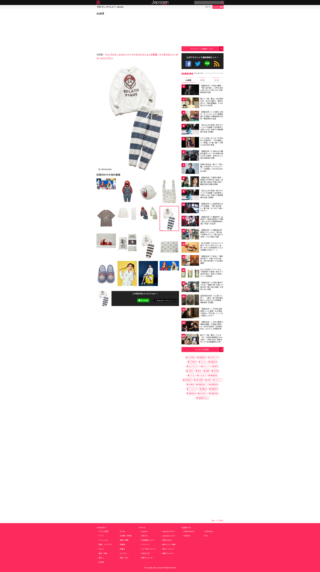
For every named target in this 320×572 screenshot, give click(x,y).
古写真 (101, 562)
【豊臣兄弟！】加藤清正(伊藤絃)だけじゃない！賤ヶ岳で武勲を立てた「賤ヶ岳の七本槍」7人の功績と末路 (211, 233)
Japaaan (160, 2)
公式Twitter (197, 64)
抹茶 (209, 380)
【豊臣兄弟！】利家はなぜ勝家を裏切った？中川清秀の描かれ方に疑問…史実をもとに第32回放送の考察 (211, 154)
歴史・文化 (124, 557)
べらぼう (202, 375)
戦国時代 (202, 357)
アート (101, 535)
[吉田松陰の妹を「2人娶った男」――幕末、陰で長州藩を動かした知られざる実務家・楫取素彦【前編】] (190, 300)
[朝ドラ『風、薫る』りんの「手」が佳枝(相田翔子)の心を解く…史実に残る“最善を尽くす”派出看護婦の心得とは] (190, 339)
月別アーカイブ (168, 549)
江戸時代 (191, 357)
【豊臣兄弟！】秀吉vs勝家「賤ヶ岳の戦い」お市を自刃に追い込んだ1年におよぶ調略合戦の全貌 (211, 89)
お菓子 (190, 371)
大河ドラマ (214, 357)
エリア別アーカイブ (148, 549)
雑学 (216, 366)
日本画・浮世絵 (126, 535)
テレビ (192, 375)
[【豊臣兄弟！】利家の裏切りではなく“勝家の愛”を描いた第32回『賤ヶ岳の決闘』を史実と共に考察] (190, 287)
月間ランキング (147, 557)
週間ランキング (168, 553)
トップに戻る (218, 520)
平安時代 (193, 362)
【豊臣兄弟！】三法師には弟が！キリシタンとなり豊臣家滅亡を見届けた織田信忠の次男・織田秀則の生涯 (211, 115)
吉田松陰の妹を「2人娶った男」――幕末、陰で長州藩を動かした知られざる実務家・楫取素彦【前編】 (211, 299)
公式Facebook (188, 64)
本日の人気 (145, 553)
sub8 (100, 13)
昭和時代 (192, 393)
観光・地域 (103, 553)
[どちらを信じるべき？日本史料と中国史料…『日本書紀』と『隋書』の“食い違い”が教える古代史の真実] (190, 142)
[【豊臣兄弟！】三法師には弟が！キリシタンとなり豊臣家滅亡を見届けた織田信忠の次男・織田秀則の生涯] (190, 116)
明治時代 (188, 380)
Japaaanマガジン (168, 531)
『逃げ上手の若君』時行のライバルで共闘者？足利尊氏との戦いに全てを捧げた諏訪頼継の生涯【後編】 (211, 194)
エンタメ (123, 553)
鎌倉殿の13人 (203, 398)
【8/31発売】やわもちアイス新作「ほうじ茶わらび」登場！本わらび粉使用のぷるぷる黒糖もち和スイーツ (211, 246)
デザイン (218, 380)
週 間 (202, 79)
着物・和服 (124, 540)
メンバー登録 (218, 7)
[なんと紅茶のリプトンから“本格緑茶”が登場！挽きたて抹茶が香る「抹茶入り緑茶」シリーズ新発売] (190, 274)
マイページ (145, 544)
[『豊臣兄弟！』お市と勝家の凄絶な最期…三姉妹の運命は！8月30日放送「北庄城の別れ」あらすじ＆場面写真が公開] (190, 326)
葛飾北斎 (214, 393)
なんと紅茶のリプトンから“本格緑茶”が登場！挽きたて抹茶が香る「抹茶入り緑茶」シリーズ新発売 (211, 272)
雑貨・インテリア (105, 544)
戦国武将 (213, 362)
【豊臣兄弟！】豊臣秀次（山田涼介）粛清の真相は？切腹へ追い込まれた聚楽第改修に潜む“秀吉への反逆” (211, 220)
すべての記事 (103, 531)
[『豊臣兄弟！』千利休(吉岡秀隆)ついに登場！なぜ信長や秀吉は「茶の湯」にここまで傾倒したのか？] (190, 313)
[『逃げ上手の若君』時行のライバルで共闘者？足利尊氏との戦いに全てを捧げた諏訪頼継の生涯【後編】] (190, 195)
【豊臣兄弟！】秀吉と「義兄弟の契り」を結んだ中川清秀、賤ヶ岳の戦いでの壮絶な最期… (211, 259)
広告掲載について (147, 540)
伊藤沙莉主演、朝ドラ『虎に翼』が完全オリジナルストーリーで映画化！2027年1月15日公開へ (211, 167)
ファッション (104, 540)
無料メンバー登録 (168, 544)
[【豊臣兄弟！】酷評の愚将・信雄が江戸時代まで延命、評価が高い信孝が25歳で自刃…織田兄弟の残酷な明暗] (190, 182)
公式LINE (207, 64)
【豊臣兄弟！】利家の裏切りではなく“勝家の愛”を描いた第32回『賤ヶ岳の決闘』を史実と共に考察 (211, 286)
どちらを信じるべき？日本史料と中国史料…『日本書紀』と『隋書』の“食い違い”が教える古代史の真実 (211, 141)
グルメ (101, 549)
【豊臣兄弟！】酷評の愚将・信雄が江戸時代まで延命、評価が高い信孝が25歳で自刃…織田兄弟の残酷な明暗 (211, 180)
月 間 (216, 79)
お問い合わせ (167, 540)
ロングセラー (194, 366)
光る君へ (203, 393)
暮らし (101, 557)
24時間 (188, 79)
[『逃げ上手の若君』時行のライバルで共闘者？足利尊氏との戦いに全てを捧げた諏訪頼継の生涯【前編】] (190, 129)
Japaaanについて (168, 535)
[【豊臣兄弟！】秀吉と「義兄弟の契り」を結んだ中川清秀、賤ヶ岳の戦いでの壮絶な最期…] (190, 260)
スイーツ (206, 366)
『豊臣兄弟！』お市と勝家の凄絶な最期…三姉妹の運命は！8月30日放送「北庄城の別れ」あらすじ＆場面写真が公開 (211, 326)
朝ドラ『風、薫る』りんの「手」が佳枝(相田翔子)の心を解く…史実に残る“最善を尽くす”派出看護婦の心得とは (211, 339)
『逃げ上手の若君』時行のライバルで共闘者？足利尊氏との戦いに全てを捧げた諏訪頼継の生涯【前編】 (211, 128)
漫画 (207, 371)
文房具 (191, 384)
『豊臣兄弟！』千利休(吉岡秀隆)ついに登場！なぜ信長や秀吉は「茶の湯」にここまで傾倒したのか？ (211, 312)
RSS (216, 64)
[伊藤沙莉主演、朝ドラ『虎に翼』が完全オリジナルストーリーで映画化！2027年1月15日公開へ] (190, 169)
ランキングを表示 (202, 349)
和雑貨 (122, 544)
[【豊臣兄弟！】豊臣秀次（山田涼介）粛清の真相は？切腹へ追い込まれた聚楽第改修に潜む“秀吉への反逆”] (190, 221)
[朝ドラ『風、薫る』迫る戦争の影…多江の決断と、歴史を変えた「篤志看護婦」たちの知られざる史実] (190, 103)
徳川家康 (199, 380)
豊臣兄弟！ (202, 384)
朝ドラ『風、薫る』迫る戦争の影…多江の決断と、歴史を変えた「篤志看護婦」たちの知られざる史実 (211, 102)
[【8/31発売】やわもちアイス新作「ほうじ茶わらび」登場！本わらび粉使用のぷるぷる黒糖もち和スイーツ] (190, 247)
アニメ (203, 362)
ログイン (208, 7)
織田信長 (213, 375)
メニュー (98, 2)
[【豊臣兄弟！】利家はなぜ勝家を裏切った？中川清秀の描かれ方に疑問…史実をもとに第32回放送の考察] (190, 155)
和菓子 (122, 549)
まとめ (122, 531)
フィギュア (193, 389)
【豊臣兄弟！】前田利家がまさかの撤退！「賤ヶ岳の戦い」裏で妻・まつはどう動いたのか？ (211, 207)
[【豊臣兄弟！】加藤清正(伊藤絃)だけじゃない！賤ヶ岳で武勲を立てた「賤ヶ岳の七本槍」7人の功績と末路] (190, 234)
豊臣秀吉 (214, 384)
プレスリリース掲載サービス (201, 48)
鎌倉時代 (214, 389)
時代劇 (216, 371)
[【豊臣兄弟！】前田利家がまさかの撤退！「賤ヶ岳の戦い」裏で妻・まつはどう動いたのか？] (190, 208)
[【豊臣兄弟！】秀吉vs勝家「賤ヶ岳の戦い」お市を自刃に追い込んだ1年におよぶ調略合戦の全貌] (190, 90)
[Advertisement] (117, 33)
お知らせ (144, 535)
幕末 (199, 371)
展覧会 (204, 389)
